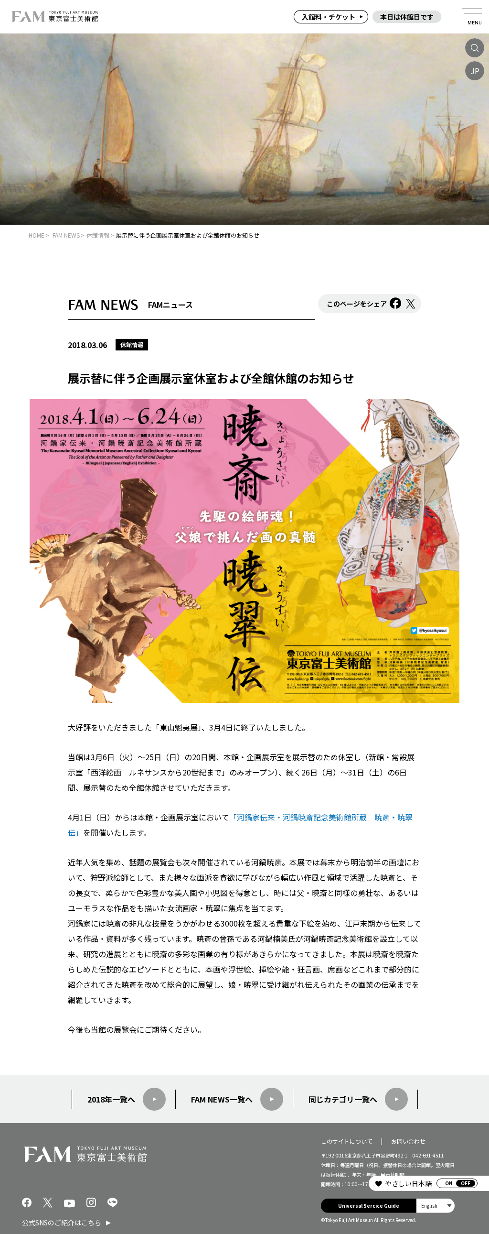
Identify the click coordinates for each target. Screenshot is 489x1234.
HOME (36, 235)
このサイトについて (346, 1141)
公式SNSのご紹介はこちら (61, 1222)
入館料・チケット (328, 17)
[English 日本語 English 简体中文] (435, 1206)
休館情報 (131, 344)
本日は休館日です (407, 17)
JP (474, 70)
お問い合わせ (408, 1141)
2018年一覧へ (111, 1099)
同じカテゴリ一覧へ (342, 1099)
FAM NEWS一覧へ (222, 1099)
